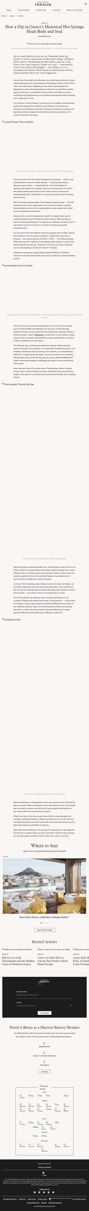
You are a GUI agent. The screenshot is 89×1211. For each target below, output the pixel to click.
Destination (22, 992)
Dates (19, 1002)
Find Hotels (44, 1013)
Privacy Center (42, 1199)
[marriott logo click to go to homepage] (43, 3)
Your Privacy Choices (79, 1199)
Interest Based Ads (33, 1203)
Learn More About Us (10, 1199)
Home (4, 16)
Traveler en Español (44, 1167)
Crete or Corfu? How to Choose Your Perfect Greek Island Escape (52, 961)
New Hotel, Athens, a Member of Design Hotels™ (44, 917)
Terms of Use (32, 1199)
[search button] (85, 3)
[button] (8, 10)
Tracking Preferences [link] (55, 1203)
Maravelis (39, 335)
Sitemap (43, 1203)
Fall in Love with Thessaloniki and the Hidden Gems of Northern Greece (18, 961)
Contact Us (22, 1199)
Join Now (44, 1072)
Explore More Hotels (44, 930)
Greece (21, 16)
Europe (12, 16)
